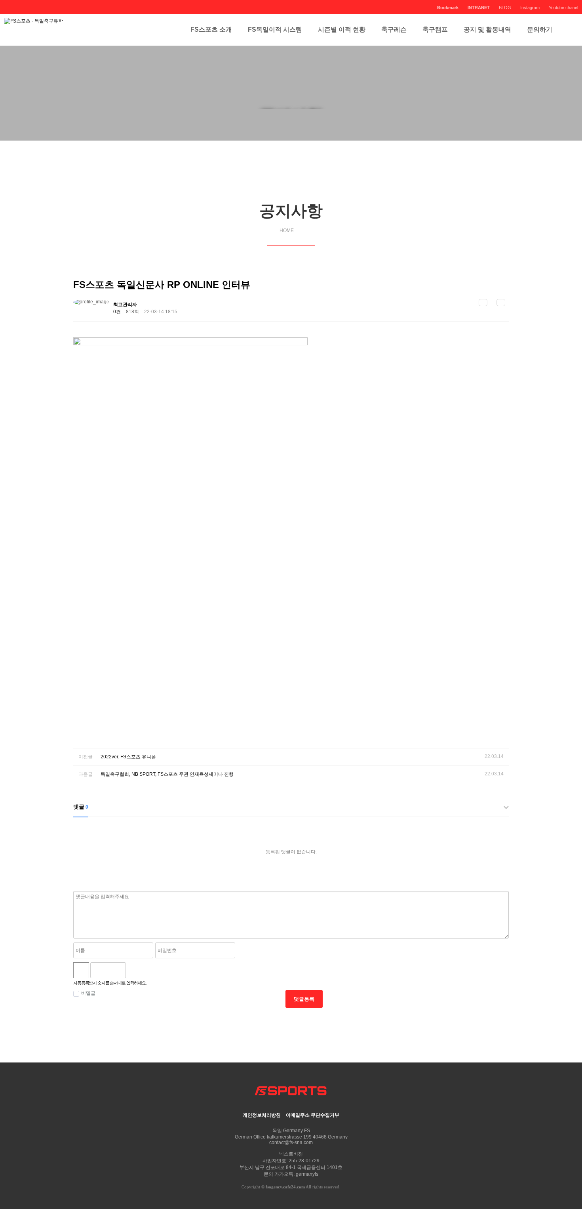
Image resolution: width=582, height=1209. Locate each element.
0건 (117, 311)
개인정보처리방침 (262, 1115)
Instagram (530, 7)
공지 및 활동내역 (487, 29)
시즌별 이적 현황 (341, 29)
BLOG (505, 7)
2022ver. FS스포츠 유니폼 (128, 757)
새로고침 (152, 970)
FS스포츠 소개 (211, 29)
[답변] (500, 302)
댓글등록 (304, 999)
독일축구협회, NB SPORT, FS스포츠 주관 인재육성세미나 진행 (167, 774)
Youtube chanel (563, 7)
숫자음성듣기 (135, 970)
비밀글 (88, 993)
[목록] (483, 302)
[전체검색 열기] (568, 30)
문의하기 (539, 29)
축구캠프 (435, 29)
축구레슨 (394, 29)
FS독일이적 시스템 (275, 29)
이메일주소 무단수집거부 (312, 1115)
